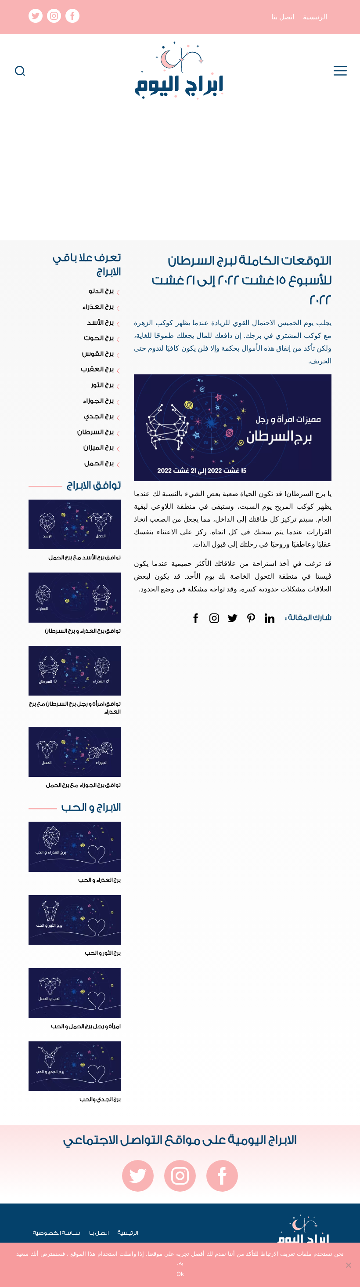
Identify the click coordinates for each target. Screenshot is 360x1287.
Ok (180, 1273)
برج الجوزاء (98, 401)
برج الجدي (98, 416)
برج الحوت (98, 338)
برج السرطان (95, 432)
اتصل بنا (282, 17)
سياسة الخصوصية (56, 1232)
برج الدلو (101, 291)
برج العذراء (98, 307)
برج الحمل (98, 463)
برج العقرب (97, 369)
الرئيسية (315, 17)
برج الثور (102, 385)
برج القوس (97, 354)
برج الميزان (98, 447)
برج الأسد (100, 322)
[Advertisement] (180, 174)
